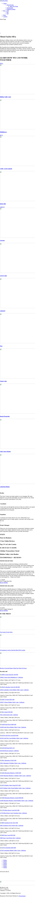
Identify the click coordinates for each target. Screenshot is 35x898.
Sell (7, 13)
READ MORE (4, 582)
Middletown (3, 132)
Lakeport (2, 311)
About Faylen (10, 5)
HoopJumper (22, 896)
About (5, 3)
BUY (1, 135)
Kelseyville (3, 203)
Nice (1, 346)
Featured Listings (11, 9)
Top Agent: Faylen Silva (6, 632)
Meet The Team (14, 6)
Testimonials (10, 7)
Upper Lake (3, 381)
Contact (5, 16)
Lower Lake (3, 275)
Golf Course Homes (5, 451)
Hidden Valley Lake (5, 97)
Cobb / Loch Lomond (6, 168)
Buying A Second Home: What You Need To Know (13, 668)
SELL (1, 63)
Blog (4, 15)
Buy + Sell (6, 10)
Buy (8, 12)
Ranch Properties (5, 416)
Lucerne (2, 240)
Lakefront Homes (5, 486)
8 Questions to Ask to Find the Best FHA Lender (12, 650)
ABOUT (2, 207)
